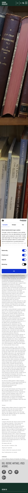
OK (14, 271)
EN (21, 3)
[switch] (24, 255)
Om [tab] (23, 224)
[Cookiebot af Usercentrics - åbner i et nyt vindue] (20, 221)
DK (17, 3)
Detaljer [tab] (14, 224)
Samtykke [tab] (5, 224)
